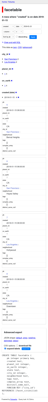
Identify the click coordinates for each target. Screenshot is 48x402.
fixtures (11, 1)
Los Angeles (9, 62)
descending (22, 37)
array (25, 337)
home (4, 1)
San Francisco (10, 59)
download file (24, 345)
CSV (20, 47)
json (15, 47)
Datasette (13, 399)
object (15, 340)
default (19, 337)
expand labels (13, 348)
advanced (27, 47)
